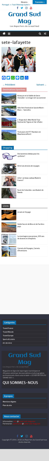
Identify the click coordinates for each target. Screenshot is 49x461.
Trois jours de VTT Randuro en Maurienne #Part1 (29, 133)
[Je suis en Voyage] (8, 211)
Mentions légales (9, 402)
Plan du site (7, 405)
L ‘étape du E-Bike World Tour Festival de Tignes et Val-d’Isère (29, 121)
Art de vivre (7, 343)
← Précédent (9, 84)
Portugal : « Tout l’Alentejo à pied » (16, 5)
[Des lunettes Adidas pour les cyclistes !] (8, 153)
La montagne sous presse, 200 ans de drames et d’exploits (30, 237)
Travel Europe (8, 336)
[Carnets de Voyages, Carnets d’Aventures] (8, 247)
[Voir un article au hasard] (45, 33)
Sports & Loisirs (9, 339)
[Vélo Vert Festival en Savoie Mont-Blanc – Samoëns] (8, 107)
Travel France (8, 328)
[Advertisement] (24, 289)
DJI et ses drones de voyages (28, 166)
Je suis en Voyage (24, 212)
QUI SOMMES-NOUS (20, 382)
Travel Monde (8, 332)
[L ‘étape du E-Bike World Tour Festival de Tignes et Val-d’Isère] (8, 119)
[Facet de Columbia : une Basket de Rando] (8, 189)
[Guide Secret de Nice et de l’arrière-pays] (8, 223)
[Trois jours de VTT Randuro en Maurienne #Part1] (8, 131)
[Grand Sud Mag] (4, 33)
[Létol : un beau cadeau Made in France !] (8, 177)
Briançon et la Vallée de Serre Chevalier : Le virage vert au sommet (31, 97)
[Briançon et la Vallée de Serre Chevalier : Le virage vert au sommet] (8, 95)
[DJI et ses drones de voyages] (8, 165)
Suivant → (41, 84)
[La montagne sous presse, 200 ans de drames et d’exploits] (8, 235)
